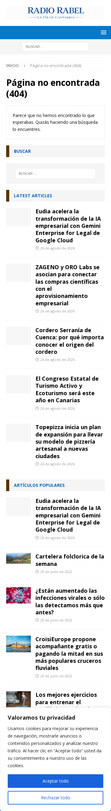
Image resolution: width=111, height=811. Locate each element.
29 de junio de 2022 (56, 571)
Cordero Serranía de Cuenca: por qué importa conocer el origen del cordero (69, 340)
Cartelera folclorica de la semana (69, 560)
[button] (102, 32)
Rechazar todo (55, 798)
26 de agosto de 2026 (57, 248)
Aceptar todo (56, 781)
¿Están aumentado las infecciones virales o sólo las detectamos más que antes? (70, 601)
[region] (55, 759)
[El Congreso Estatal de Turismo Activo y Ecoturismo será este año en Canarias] (18, 384)
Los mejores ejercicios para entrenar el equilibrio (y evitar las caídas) (66, 705)
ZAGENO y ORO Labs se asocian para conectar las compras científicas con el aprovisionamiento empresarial (67, 285)
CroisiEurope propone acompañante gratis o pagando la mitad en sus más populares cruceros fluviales (69, 653)
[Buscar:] (56, 46)
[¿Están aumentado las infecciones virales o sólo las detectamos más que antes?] (18, 595)
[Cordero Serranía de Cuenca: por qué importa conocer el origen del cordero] (18, 336)
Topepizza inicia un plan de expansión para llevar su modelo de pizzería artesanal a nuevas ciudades (69, 441)
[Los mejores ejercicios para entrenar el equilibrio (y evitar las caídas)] (18, 699)
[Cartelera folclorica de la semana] (18, 558)
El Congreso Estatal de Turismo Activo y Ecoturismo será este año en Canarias (67, 389)
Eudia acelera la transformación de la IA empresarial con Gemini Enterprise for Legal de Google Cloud (68, 225)
